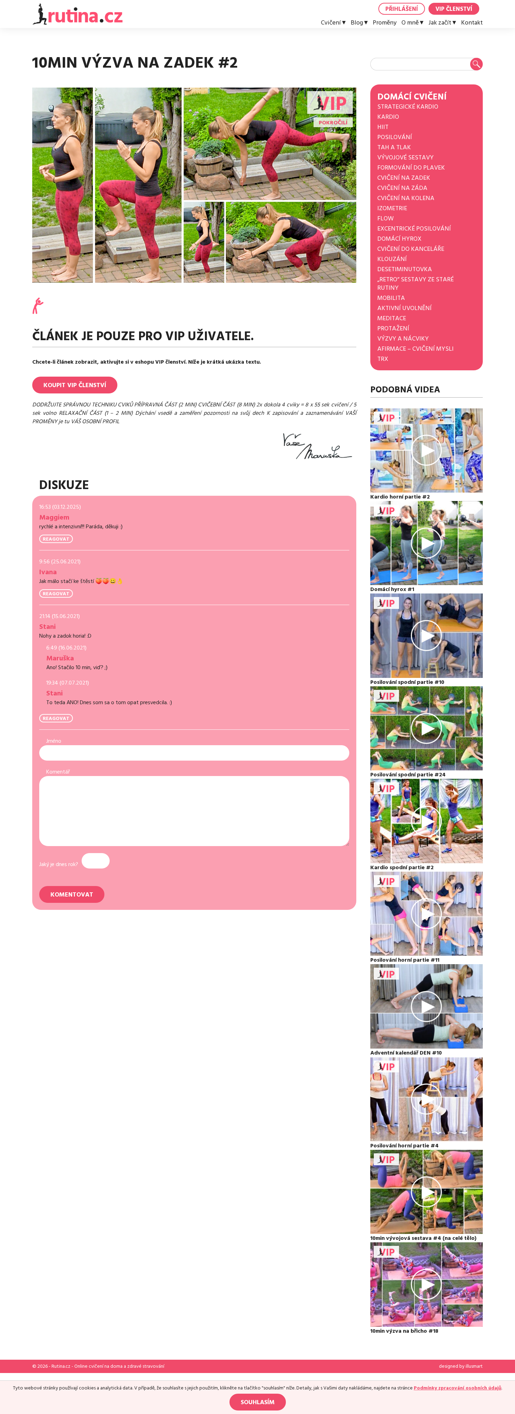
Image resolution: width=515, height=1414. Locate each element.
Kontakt (472, 23)
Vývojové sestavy (405, 157)
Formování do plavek (411, 167)
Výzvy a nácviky (403, 338)
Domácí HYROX (399, 238)
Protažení (393, 328)
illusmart (474, 1366)
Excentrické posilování (414, 228)
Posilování (394, 137)
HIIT (383, 127)
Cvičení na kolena (405, 198)
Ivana (48, 572)
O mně (410, 23)
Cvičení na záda (402, 188)
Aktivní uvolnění (404, 308)
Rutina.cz (61, 1366)
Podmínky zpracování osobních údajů (457, 1388)
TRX (382, 359)
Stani (47, 627)
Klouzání (392, 259)
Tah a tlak (394, 147)
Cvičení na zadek (403, 177)
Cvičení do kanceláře (410, 249)
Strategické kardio (407, 106)
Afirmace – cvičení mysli (415, 348)
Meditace (391, 318)
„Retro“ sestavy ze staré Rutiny (415, 283)
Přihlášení (401, 9)
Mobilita (391, 298)
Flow (385, 218)
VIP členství (453, 9)
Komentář (58, 772)
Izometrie (392, 208)
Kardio (388, 116)
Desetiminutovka (404, 269)
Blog (357, 23)
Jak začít (439, 23)
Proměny (385, 23)
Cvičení (331, 23)
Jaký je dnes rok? (58, 864)
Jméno (53, 741)
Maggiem (54, 517)
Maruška (60, 658)
